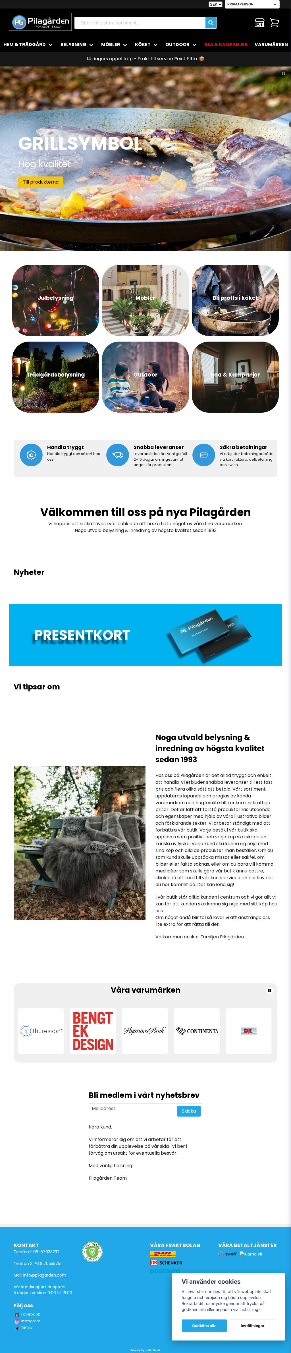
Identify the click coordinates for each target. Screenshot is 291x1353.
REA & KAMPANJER (226, 44)
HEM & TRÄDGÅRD (24, 44)
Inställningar (253, 1325)
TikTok (27, 1328)
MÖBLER (110, 44)
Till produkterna (41, 182)
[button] (284, 74)
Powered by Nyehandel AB (145, 1350)
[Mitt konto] (259, 22)
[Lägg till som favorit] (245, 22)
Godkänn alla (204, 1325)
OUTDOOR (177, 44)
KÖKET (143, 44)
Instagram (30, 1321)
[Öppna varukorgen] (274, 22)
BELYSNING (73, 44)
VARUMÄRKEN (271, 44)
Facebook (30, 1314)
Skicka (189, 1111)
